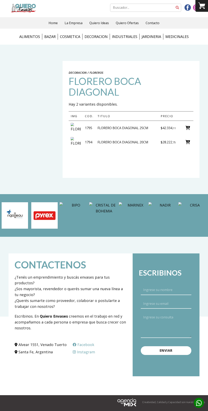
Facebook (85, 344)
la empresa (73, 23)
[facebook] (187, 7)
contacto (152, 23)
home (53, 23)
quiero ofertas (127, 23)
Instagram (85, 351)
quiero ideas (99, 23)
